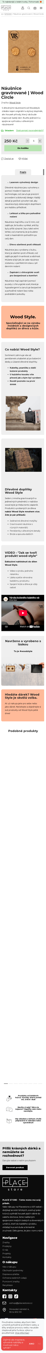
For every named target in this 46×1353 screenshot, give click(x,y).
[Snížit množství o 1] (27, 140)
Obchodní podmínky (12, 1270)
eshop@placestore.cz (20, 1303)
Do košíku (23, 148)
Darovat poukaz (15, 1167)
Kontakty (6, 1257)
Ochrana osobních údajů (14, 1278)
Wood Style (15, 103)
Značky (6, 1242)
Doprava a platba (10, 1274)
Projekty (6, 1253)
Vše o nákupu (9, 1267)
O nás (5, 1250)
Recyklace (7, 1285)
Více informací (22, 1333)
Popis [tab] (23, 172)
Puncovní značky (11, 1281)
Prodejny (7, 1246)
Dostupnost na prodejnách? (30, 130)
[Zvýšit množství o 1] (40, 140)
